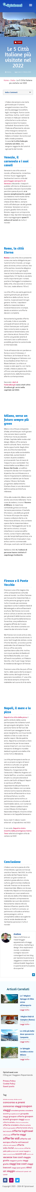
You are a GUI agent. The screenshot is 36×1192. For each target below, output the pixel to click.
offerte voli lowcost (19, 1142)
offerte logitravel (22, 1131)
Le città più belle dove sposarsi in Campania (27, 1034)
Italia (19, 42)
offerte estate (25, 1125)
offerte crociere (11, 1125)
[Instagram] (11, 1180)
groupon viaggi (17, 1120)
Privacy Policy (9, 1081)
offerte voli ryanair (9, 1145)
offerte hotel (21, 1128)
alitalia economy (8, 1099)
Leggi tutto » (25, 1010)
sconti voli (20, 1154)
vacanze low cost (13, 1157)
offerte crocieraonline (21, 1122)
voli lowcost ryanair (22, 1171)
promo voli (14, 1151)
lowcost (27, 1119)
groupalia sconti (14, 1114)
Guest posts (8, 1086)
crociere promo (18, 1111)
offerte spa (6, 1135)
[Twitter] (17, 1180)
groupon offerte (16, 1117)
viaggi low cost (18, 1164)
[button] (30, 5)
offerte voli (11, 1138)
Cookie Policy (9, 1084)
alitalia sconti (18, 1099)
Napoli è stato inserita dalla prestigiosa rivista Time (17, 831)
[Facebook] (5, 1180)
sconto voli (30, 1154)
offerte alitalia (9, 1122)
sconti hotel (11, 1154)
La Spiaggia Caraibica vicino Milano (26, 1051)
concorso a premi (14, 1102)
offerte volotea (19, 1148)
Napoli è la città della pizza (15, 717)
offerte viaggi (18, 1135)
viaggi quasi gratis (19, 1168)
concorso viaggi (12, 1106)
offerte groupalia (9, 1128)
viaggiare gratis (16, 1161)
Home (6, 80)
